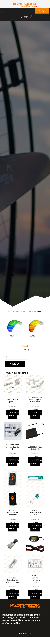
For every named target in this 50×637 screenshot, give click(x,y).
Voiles (23, 311)
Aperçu (12, 393)
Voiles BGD (31, 311)
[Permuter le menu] (3, 11)
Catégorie (15, 311)
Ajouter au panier (15, 364)
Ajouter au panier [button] (13, 414)
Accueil (7, 311)
